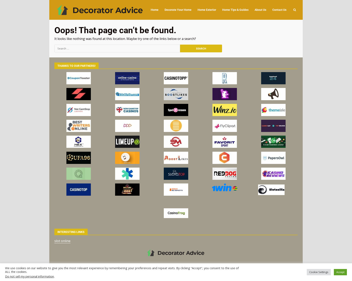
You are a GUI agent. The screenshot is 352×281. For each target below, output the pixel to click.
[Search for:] (117, 48)
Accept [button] (340, 272)
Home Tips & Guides (235, 9)
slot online (62, 241)
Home (154, 9)
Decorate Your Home (178, 9)
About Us (260, 9)
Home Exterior (207, 9)
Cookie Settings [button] (318, 272)
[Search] (295, 10)
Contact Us (279, 9)
